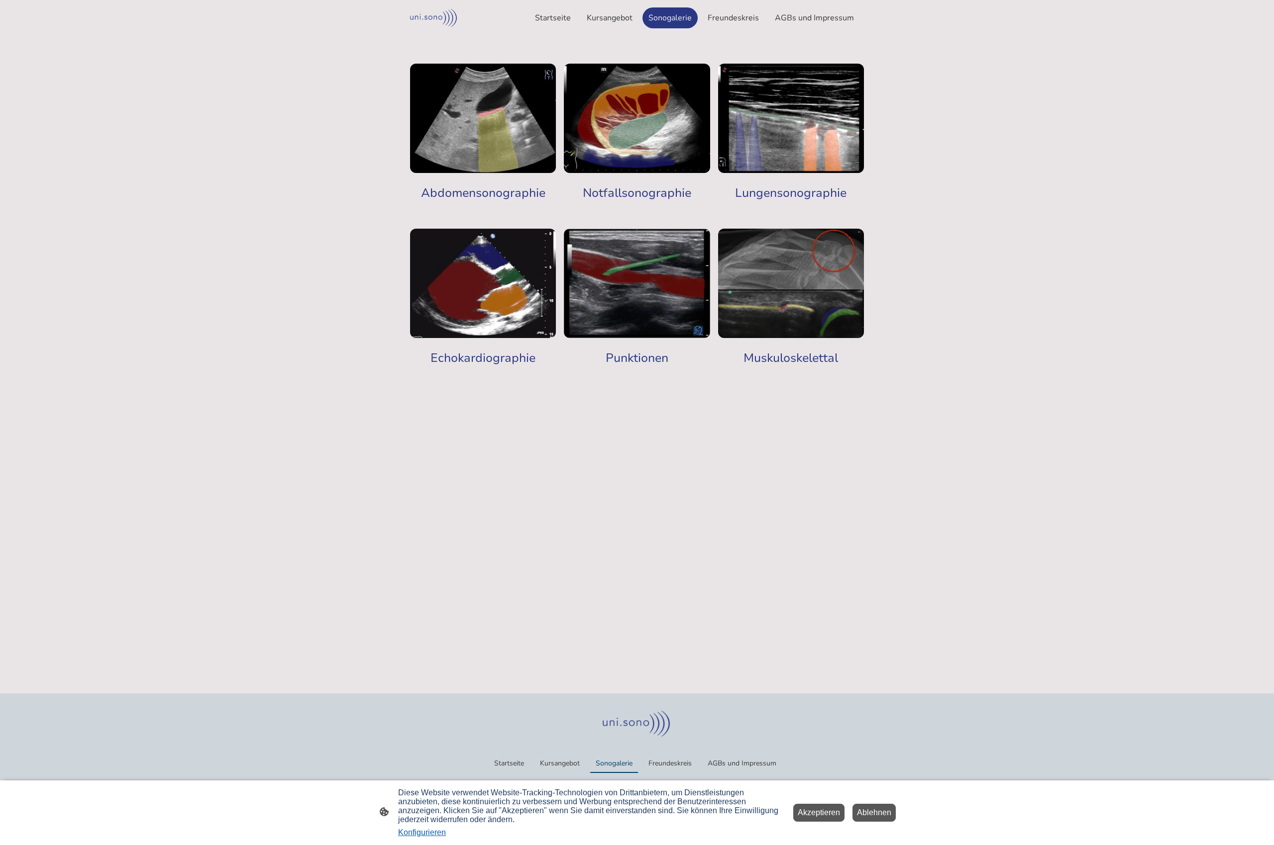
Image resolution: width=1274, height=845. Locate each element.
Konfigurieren (422, 832)
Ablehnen (874, 812)
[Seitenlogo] (434, 17)
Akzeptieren (819, 812)
